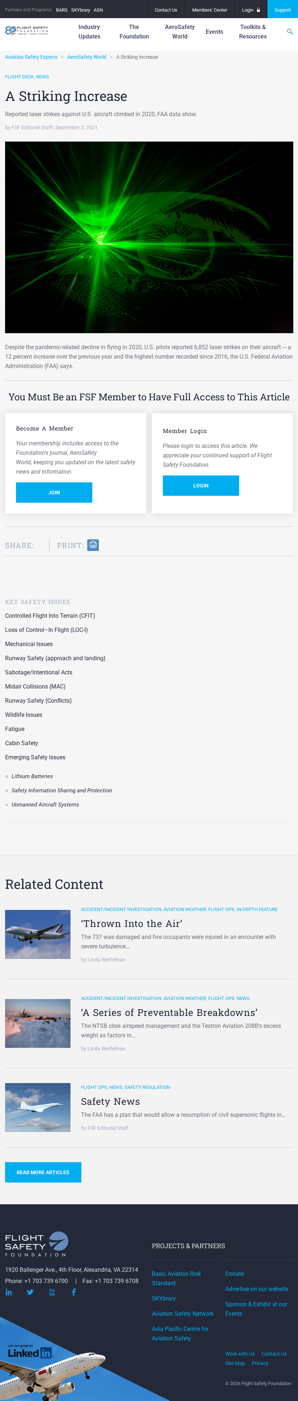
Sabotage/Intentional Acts (38, 672)
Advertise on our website (256, 1289)
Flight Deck (19, 76)
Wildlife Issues (23, 714)
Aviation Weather (185, 909)
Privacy (260, 1363)
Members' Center (209, 10)
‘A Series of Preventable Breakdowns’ (169, 1012)
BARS (62, 10)
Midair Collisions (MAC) (35, 686)
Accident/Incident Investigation (121, 909)
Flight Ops (221, 909)
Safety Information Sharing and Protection (62, 790)
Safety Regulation (147, 1087)
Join (54, 492)
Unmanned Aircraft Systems (45, 804)
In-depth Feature (257, 909)
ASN (98, 10)
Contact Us (166, 10)
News (42, 76)
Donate (234, 1273)
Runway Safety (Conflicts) (38, 700)
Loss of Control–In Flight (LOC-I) (46, 629)
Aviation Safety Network (183, 1313)
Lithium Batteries (32, 776)
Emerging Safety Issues (35, 757)
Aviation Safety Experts (31, 57)
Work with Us (240, 1354)
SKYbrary (80, 10)
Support (283, 10)
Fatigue (14, 729)
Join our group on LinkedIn (31, 1353)
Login (247, 10)
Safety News (110, 1101)
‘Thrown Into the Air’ (131, 923)
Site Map (235, 1363)
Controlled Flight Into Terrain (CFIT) (50, 615)
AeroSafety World (86, 57)
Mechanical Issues (29, 644)
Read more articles (43, 1172)
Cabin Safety (21, 743)
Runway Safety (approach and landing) (55, 658)
